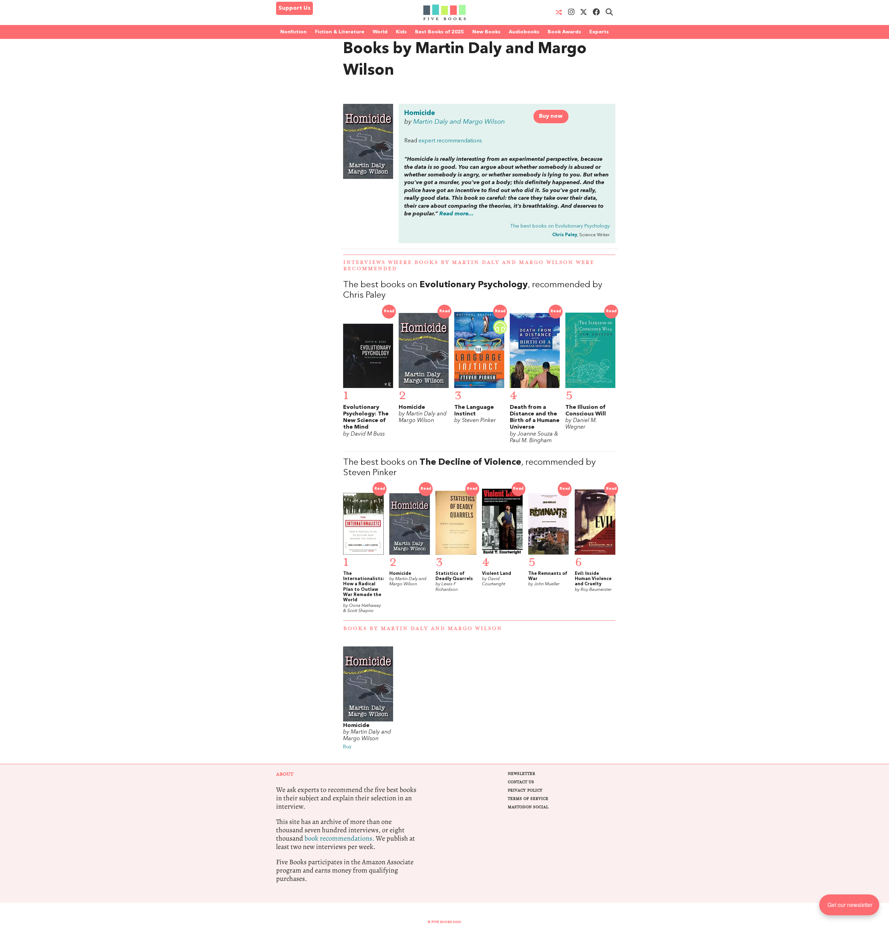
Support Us (294, 8)
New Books (486, 32)
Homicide (419, 113)
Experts (599, 32)
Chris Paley (564, 235)
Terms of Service (528, 798)
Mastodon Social (528, 807)
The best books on (560, 226)
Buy (347, 747)
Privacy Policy (525, 790)
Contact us (521, 782)
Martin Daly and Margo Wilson (459, 121)
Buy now (551, 116)
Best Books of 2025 (439, 32)
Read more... (456, 214)
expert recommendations (450, 141)
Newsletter (521, 773)
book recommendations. (339, 838)
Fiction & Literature (339, 32)
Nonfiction (293, 32)
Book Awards (564, 32)
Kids (401, 32)
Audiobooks (524, 32)
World (380, 32)
